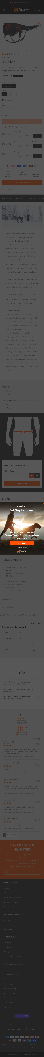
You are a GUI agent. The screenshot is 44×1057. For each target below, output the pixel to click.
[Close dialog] (43, 504)
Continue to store (22, 547)
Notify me (22, 543)
